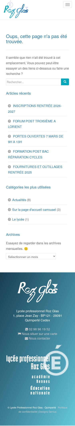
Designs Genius (47, 411)
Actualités (19, 199)
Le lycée (18, 219)
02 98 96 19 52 (39, 329)
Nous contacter (39, 338)
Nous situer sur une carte (39, 333)
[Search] (65, 82)
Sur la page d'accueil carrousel (34, 209)
